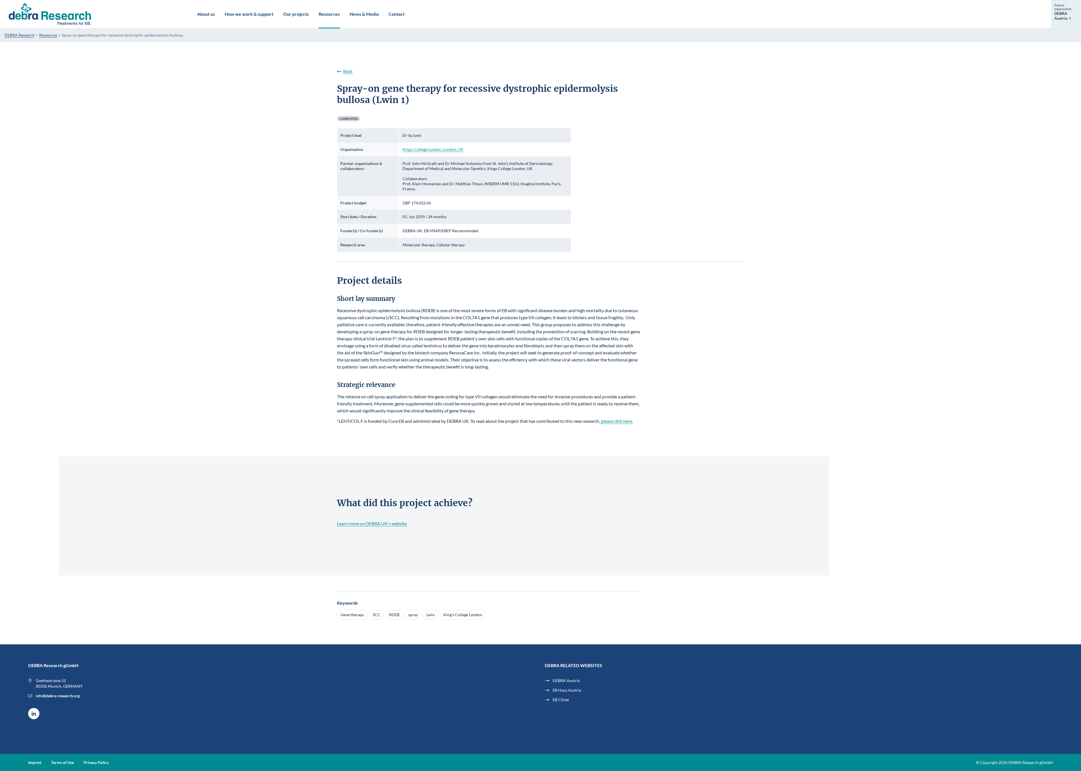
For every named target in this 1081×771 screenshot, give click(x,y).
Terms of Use (62, 762)
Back (347, 71)
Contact (396, 14)
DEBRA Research (20, 35)
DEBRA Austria (566, 680)
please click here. (617, 421)
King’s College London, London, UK (433, 149)
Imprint (34, 762)
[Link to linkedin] (33, 713)
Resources (329, 14)
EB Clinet (561, 699)
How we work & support (249, 14)
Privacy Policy (96, 762)
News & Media (364, 14)
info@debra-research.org (58, 695)
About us (206, 14)
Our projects (296, 14)
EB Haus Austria (567, 690)
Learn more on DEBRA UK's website (372, 523)
